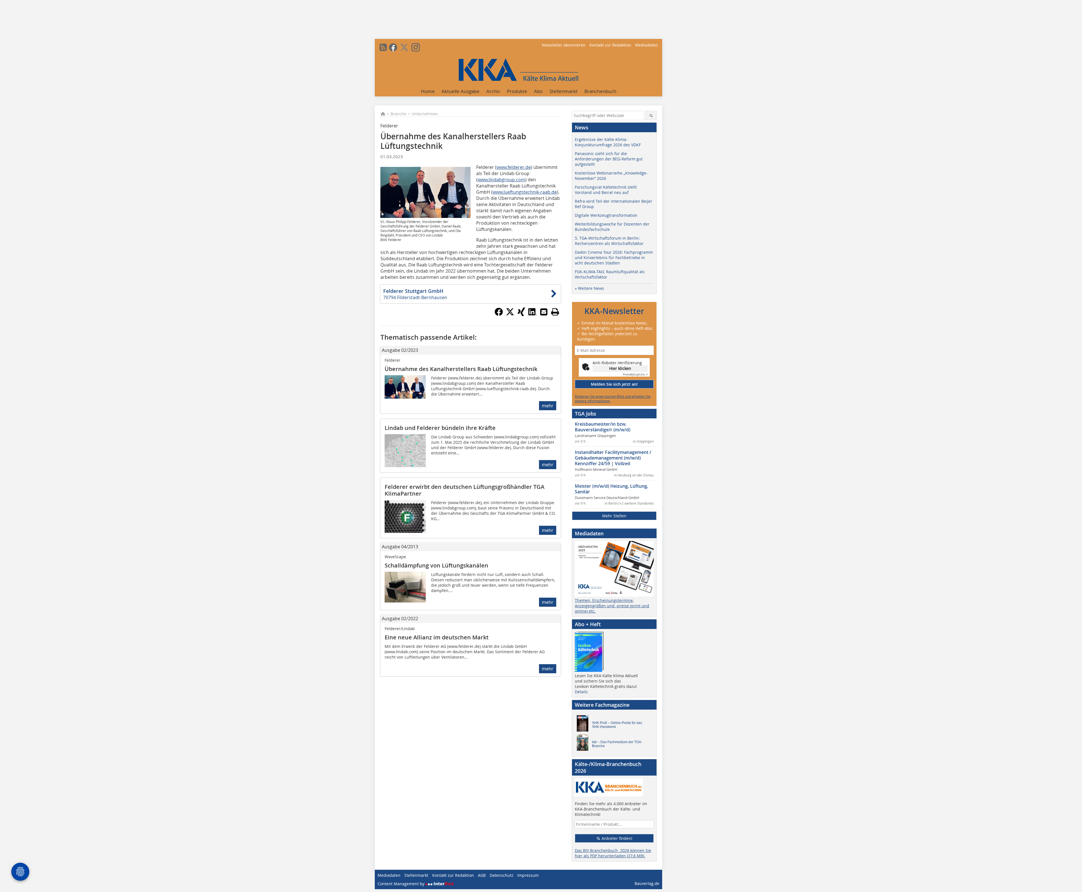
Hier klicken (620, 368)
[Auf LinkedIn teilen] (532, 314)
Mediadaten (646, 45)
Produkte (517, 91)
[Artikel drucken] (555, 312)
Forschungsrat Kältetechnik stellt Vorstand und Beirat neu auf (606, 189)
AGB (482, 875)
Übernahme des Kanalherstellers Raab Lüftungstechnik (461, 369)
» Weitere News (589, 288)
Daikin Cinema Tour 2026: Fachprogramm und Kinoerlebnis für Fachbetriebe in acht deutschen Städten (614, 258)
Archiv (493, 91)
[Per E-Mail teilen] (543, 312)
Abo (538, 91)
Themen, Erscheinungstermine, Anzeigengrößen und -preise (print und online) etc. (612, 606)
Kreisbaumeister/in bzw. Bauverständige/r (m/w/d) (602, 427)
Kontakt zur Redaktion (610, 45)
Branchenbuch (600, 91)
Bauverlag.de (647, 883)
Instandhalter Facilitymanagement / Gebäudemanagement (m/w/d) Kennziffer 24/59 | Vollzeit (613, 458)
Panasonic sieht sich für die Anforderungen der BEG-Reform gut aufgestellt (609, 159)
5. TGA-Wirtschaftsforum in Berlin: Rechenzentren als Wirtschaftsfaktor (609, 240)
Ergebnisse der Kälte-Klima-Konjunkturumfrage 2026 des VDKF (608, 142)
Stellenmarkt (563, 91)
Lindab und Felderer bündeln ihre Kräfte (440, 428)
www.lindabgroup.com (501, 179)
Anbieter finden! (616, 838)
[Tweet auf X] (510, 314)
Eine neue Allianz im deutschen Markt (437, 637)
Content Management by (401, 883)
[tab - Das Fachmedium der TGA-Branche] (584, 744)
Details (581, 691)
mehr (547, 406)
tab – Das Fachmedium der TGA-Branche (617, 744)
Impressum (528, 875)
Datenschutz (501, 875)
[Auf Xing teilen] (521, 314)
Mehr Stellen (614, 515)
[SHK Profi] (584, 724)
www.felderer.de (513, 167)
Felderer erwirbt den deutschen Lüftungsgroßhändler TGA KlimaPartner (464, 490)
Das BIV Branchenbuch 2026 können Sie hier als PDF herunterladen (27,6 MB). (613, 853)
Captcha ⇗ (635, 374)
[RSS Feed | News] (383, 47)
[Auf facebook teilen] (498, 314)
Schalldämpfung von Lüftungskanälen (436, 565)
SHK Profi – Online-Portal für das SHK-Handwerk (617, 725)
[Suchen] (651, 115)
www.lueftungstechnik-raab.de (525, 192)
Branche (398, 113)
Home (428, 91)
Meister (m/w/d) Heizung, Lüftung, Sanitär (611, 489)
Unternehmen (425, 113)
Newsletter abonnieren (564, 45)
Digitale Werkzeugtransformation (606, 215)
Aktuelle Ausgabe (461, 91)
